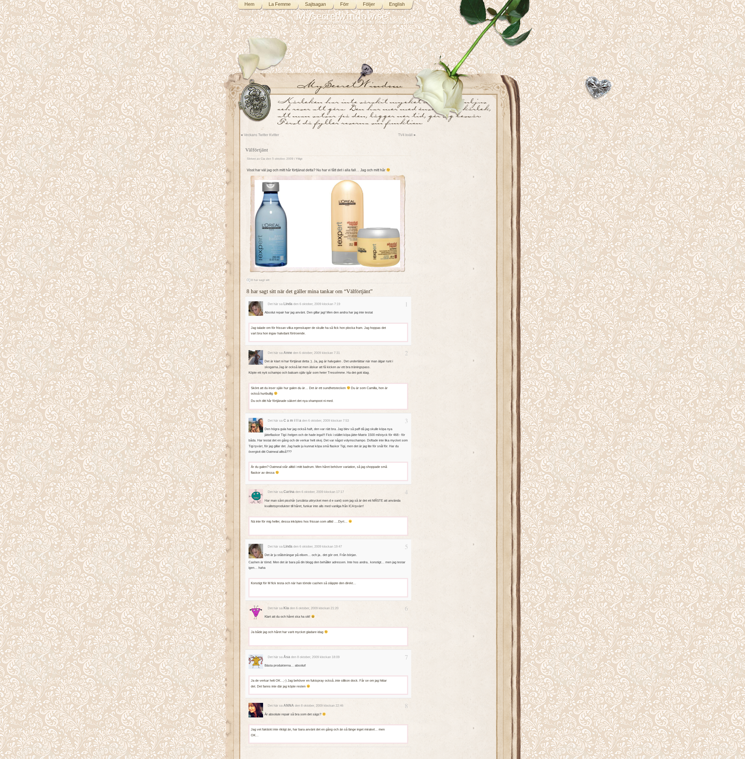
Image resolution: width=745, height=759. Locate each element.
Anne (287, 353)
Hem (249, 4)
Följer (369, 4)
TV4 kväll (405, 135)
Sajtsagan (315, 4)
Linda (287, 304)
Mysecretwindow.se (341, 16)
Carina (289, 492)
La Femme (280, 4)
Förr (344, 4)
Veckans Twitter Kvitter (261, 135)
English (397, 4)
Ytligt (299, 158)
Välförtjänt (256, 150)
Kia (286, 608)
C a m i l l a (292, 420)
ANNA (288, 705)
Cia (263, 158)
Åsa (286, 657)
